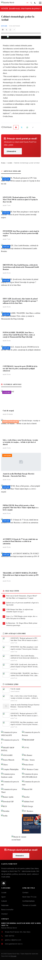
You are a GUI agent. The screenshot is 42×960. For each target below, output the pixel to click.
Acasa (3, 163)
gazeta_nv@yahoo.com (13, 940)
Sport (3, 897)
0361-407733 (9, 936)
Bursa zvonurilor (7, 909)
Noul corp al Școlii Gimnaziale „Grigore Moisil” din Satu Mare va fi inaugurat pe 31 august (21, 597)
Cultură (4, 901)
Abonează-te (11, 151)
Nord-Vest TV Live (29, 897)
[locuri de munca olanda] (31, 823)
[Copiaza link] (14, 29)
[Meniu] (39, 3)
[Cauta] (31, 3)
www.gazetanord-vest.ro (14, 944)
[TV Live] (27, 3)
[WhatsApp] (10, 29)
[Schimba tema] (35, 3)
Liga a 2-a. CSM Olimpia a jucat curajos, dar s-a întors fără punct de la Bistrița (21, 617)
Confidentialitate (28, 901)
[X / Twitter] (6, 29)
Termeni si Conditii (29, 905)
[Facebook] (2, 29)
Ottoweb (13, 956)
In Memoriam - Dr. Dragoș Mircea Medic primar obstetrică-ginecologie (21, 624)
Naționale (4, 905)
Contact (25, 892)
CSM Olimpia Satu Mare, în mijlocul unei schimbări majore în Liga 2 (19, 610)
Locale (4, 26)
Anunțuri (4, 914)
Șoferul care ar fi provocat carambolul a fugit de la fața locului (22, 604)
